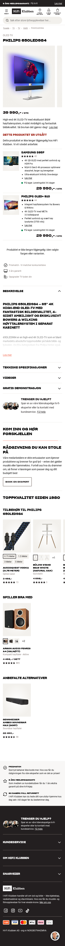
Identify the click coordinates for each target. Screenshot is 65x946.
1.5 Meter (22, 543)
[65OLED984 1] (29, 76)
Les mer (58, 3)
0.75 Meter (9, 543)
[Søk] (7, 20)
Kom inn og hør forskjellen (20, 431)
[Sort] (11, 628)
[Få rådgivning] (55, 936)
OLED (25, 28)
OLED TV (8, 35)
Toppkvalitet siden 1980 (31, 465)
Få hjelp (41, 411)
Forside (6, 28)
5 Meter (18, 549)
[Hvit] (41, 545)
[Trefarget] (35, 545)
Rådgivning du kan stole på (32, 450)
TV (13, 28)
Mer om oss (45, 889)
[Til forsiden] (23, 11)
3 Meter (8, 549)
